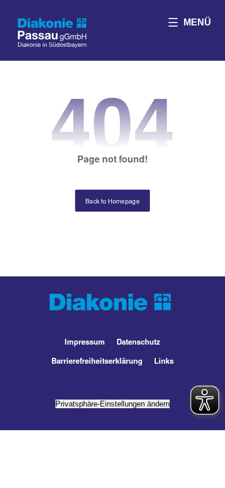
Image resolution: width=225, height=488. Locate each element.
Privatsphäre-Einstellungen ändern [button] (112, 404)
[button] (189, 22)
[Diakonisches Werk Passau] (52, 32)
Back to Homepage (112, 200)
